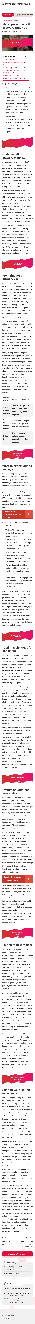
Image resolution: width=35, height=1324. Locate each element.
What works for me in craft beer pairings (17, 1293)
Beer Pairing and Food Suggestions (13, 1268)
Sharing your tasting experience (14, 78)
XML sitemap (7, 1318)
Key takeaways (11, 59)
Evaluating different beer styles (14, 73)
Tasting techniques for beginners (15, 70)
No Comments (22, 31)
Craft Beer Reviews (11, 1274)
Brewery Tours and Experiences (10, 20)
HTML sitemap (8, 1315)
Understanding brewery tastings (14, 62)
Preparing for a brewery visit (13, 65)
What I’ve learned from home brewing (17, 1288)
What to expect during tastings (14, 68)
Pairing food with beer (11, 75)
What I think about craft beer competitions (14, 14)
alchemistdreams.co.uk (16, 3)
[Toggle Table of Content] (25, 56)
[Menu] (5, 8)
